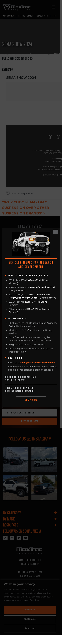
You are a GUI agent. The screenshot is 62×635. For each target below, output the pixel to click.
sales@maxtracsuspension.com (37, 362)
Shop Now (31, 399)
